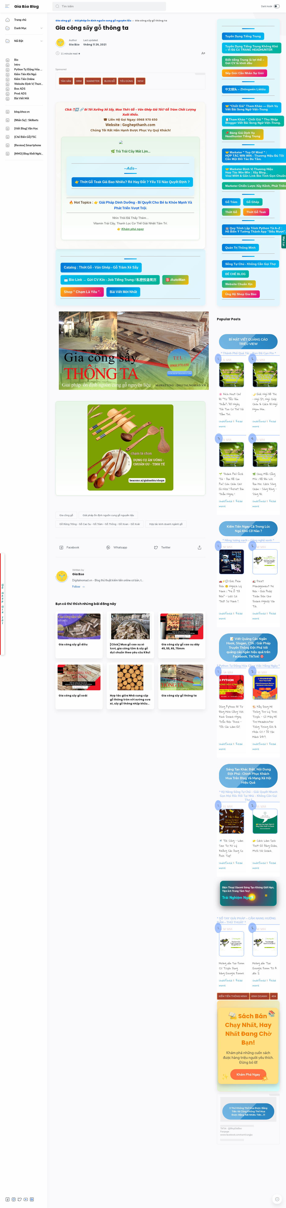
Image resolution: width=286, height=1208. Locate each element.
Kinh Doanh (259, 996)
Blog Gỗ (109, 81)
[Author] (74, 44)
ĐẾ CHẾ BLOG (235, 274)
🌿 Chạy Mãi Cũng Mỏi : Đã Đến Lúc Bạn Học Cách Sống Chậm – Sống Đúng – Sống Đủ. (265, 483)
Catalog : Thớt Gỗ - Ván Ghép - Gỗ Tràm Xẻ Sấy (101, 267)
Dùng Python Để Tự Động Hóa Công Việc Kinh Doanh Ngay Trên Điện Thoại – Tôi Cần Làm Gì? (231, 716)
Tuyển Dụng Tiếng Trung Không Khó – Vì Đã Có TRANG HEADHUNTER (251, 48)
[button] (57, 6)
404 (274, 996)
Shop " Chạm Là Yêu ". (82, 292)
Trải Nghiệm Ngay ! (238, 897)
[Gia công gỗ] (66, 515)
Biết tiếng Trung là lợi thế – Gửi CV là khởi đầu (244, 61)
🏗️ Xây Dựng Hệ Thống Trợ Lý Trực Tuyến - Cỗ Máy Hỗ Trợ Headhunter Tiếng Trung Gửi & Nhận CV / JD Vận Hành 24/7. (265, 721)
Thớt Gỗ (231, 212)
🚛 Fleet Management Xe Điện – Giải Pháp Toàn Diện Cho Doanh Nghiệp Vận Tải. (264, 594)
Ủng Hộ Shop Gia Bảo (240, 294)
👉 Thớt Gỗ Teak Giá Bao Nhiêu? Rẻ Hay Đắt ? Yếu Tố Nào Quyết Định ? (132, 182)
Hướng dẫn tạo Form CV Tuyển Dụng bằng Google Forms (231, 968)
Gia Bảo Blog (26, 6)
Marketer (92, 81)
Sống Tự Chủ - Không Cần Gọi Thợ (250, 264)
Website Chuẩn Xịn (239, 284)
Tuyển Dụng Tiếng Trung (243, 36)
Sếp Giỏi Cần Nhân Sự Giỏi (244, 73)
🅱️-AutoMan (175, 280)
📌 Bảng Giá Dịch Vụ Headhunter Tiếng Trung (242, 134)
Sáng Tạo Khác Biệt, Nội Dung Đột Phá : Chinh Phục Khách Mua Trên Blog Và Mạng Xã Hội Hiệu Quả (248, 776)
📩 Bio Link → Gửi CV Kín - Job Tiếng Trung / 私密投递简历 (110, 280)
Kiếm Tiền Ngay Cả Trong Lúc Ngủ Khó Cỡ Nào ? (248, 528)
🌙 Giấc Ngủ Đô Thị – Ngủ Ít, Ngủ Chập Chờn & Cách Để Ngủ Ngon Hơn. (265, 401)
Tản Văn (66, 81)
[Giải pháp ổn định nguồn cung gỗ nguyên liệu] (108, 515)
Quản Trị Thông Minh (240, 247)
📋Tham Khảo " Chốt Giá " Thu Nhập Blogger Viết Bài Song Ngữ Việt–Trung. (253, 121)
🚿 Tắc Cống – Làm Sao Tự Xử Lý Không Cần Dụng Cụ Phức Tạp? (231, 848)
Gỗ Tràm (231, 202)
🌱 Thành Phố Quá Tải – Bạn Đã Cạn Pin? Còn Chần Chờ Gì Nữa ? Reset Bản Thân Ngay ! (231, 483)
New (141, 81)
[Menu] (7, 6)
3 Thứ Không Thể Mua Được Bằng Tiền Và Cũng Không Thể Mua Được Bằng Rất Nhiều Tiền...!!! (248, 1111)
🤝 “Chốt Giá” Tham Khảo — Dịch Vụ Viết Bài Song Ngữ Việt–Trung (251, 107)
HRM (79, 81)
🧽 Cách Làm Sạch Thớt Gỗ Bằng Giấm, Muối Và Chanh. (265, 845)
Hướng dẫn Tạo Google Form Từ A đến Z (265, 968)
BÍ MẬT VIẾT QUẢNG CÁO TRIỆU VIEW (248, 341)
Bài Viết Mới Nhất (123, 292)
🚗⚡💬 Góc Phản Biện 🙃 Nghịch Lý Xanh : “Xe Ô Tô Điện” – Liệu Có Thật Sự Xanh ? (230, 591)
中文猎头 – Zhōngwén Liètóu (245, 89)
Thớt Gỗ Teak (256, 212)
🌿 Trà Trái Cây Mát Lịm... (130, 151)
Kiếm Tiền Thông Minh (233, 996)
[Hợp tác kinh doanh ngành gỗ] (166, 524)
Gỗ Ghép (252, 202)
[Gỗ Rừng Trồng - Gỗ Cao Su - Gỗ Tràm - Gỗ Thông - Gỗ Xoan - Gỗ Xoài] (99, 524)
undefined (225, 421)
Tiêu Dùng (126, 81)
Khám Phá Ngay (248, 1074)
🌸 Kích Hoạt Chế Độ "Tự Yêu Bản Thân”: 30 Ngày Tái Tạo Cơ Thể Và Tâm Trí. (231, 404)
